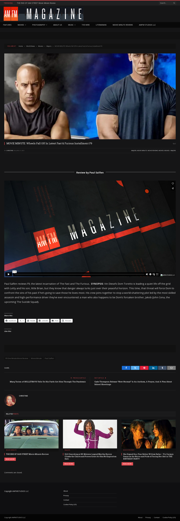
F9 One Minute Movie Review (17, 358)
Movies (21, 25)
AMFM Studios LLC (147, 25)
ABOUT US (57, 25)
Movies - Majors (170, 150)
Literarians (101, 25)
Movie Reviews (153, 150)
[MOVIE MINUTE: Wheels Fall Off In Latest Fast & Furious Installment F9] (90, 96)
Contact (66, 500)
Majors (133, 150)
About (65, 491)
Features (7, 25)
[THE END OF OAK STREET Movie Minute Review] (31, 434)
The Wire (86, 25)
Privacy (66, 495)
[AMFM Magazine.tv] (44, 14)
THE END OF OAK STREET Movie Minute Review (36, 3)
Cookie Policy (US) (70, 504)
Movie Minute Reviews (123, 25)
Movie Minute (142, 150)
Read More (10, 459)
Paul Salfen (49, 358)
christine (9, 150)
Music (70, 25)
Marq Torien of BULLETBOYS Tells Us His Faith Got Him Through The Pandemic (48, 381)
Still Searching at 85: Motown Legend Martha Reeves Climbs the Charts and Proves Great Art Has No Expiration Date (90, 456)
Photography (38, 25)
